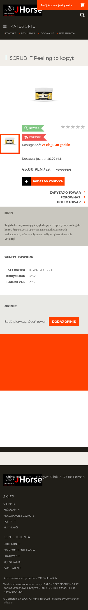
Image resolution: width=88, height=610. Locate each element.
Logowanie (46, 33)
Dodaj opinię (64, 321)
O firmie (9, 504)
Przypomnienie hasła (19, 550)
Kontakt (10, 33)
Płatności (10, 527)
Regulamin (28, 33)
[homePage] (22, 10)
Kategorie (22, 26)
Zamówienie (12, 568)
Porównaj (70, 197)
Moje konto (12, 544)
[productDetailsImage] (44, 94)
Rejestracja (67, 33)
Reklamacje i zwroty (19, 515)
